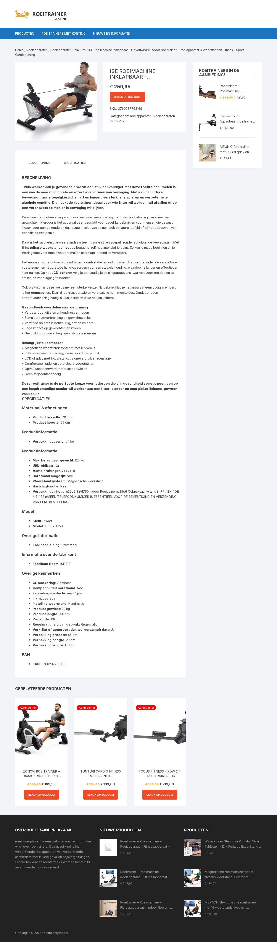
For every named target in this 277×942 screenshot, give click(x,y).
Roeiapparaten (37, 50)
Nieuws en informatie (111, 33)
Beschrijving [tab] (40, 163)
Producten (24, 33)
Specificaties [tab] (75, 163)
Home (19, 50)
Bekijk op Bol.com (127, 96)
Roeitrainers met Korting (64, 33)
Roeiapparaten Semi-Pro (68, 50)
